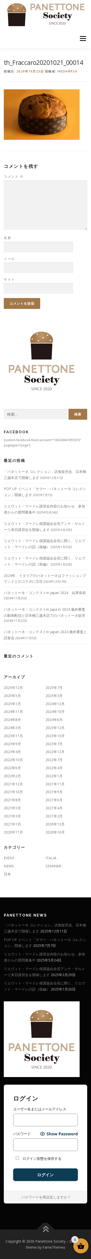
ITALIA (51, 857)
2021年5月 (12, 808)
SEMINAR (53, 866)
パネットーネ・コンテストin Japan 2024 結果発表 (45, 592)
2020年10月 (55, 832)
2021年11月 (55, 784)
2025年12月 (13, 687)
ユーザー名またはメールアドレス (39, 1109)
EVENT (9, 857)
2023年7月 (54, 743)
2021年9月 (54, 791)
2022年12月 (55, 751)
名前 (7, 237)
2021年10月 (13, 791)
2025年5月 (12, 695)
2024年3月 (12, 727)
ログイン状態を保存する (41, 1158)
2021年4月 (54, 808)
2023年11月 (13, 735)
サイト (9, 279)
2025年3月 (54, 695)
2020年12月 (55, 824)
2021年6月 (54, 799)
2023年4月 (12, 751)
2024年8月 (12, 719)
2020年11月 (13, 832)
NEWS (9, 866)
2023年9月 (12, 743)
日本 (7, 874)
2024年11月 (13, 711)
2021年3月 (12, 816)
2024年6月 (54, 719)
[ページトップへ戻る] (46, 1229)
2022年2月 (12, 775)
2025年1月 (12, 703)
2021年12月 (13, 784)
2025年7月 (54, 687)
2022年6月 (12, 767)
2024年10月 (55, 711)
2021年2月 (54, 816)
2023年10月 (55, 735)
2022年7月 (54, 759)
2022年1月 (54, 775)
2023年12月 (55, 727)
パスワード (22, 1133)
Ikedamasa (67, 71)
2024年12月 (55, 703)
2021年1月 (12, 824)
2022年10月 (13, 759)
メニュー (82, 39)
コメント (13, 176)
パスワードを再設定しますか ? (45, 1197)
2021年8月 (12, 799)
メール (9, 258)
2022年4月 (54, 767)
